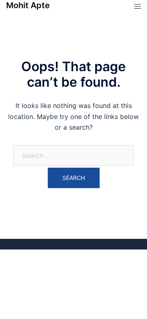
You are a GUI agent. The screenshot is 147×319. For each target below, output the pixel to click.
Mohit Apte (28, 5)
